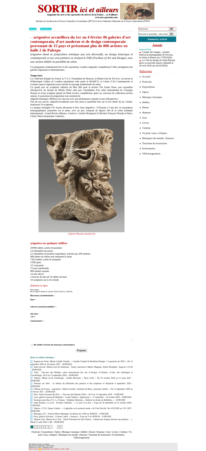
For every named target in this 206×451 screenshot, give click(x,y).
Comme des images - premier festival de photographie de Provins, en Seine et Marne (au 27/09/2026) (156, 55)
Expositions (45, 29)
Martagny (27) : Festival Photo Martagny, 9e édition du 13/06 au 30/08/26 (65, 414)
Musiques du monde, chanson (73, 434)
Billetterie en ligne (39, 285)
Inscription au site (57, 449)
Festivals (36, 432)
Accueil (32, 29)
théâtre (84, 432)
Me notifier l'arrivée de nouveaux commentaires (54, 345)
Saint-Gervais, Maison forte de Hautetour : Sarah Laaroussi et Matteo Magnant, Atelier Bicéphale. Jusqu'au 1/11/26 (83, 367)
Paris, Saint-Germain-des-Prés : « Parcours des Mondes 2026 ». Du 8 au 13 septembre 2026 (72, 394)
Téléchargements (81, 437)
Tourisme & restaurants (100, 434)
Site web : (34, 314)
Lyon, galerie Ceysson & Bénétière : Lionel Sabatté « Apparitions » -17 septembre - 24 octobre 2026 (76, 397)
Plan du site (33, 449)
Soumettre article (157, 39)
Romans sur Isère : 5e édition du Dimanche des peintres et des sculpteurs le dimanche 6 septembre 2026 (82, 383)
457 (59, 427)
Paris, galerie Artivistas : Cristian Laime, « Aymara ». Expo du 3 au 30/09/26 (66, 416)
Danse (92, 432)
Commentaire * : (37, 321)
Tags (67, 449)
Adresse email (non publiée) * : (43, 307)
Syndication (46, 449)
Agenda (157, 45)
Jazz (108, 432)
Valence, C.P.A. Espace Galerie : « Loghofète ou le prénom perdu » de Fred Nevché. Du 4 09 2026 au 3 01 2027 (82, 408)
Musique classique (70, 432)
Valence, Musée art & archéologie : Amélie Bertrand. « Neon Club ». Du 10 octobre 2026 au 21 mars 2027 (82, 378)
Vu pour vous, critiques (154, 133)
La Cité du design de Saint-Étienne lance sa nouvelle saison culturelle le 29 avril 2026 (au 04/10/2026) (157, 63)
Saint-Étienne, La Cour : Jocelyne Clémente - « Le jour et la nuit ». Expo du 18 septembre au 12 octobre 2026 (82, 403)
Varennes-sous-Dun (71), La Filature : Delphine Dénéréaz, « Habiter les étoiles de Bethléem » (73, 400)
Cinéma (123, 432)
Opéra (57, 432)
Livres (115, 432)
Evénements (118, 434)
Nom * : (33, 300)
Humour (101, 432)
